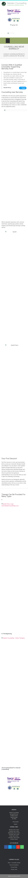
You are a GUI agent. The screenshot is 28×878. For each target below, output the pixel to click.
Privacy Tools (14, 869)
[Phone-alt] (22, 847)
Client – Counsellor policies (14, 862)
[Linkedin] (14, 847)
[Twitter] (10, 847)
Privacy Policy (14, 867)
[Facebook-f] (6, 847)
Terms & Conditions (14, 865)
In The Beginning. (6, 633)
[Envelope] (18, 847)
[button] (8, 40)
